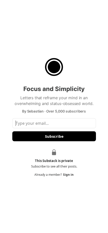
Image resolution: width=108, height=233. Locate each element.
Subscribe (54, 136)
